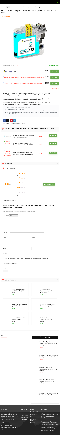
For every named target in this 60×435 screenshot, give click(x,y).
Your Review (6, 232)
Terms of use (24, 415)
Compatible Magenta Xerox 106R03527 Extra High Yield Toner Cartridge (48, 343)
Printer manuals (34, 417)
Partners (32, 422)
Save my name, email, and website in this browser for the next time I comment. (26, 258)
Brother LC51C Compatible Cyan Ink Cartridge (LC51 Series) (47, 319)
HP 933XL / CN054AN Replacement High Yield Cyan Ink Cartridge (47, 291)
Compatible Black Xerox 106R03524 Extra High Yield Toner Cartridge (48, 369)
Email (5, 253)
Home (2, 7)
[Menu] (2, 2)
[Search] (57, 2)
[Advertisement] (13, 351)
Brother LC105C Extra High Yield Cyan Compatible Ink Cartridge (23, 136)
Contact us (24, 419)
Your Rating (6, 216)
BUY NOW (54, 71)
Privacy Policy (24, 417)
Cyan (8, 7)
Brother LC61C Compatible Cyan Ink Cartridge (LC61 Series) (18, 291)
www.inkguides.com (6, 427)
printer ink (55, 414)
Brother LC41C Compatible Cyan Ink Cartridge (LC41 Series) (18, 319)
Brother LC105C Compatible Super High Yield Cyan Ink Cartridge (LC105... (23, 144)
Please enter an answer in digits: (11, 263)
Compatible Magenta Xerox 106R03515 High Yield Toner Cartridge (46, 381)
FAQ (22, 413)
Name (5, 248)
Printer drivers (34, 414)
